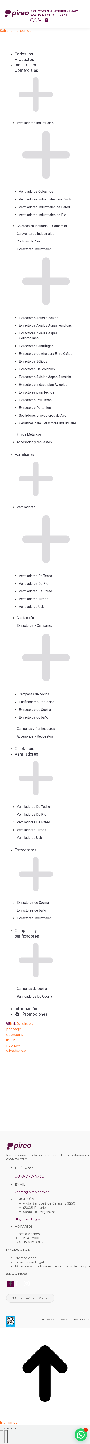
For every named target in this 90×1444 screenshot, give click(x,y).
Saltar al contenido (16, 31)
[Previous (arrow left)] (1, 1436)
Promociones (25, 1258)
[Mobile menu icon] (84, 13)
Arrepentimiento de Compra (31, 1298)
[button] (31, 47)
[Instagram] (26, 1284)
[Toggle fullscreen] (10, 1428)
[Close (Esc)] (1, 1428)
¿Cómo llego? (29, 1219)
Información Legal (29, 1262)
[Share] (6, 1428)
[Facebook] (13, 1284)
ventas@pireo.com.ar (32, 1192)
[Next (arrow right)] (6, 1436)
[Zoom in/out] (14, 1428)
